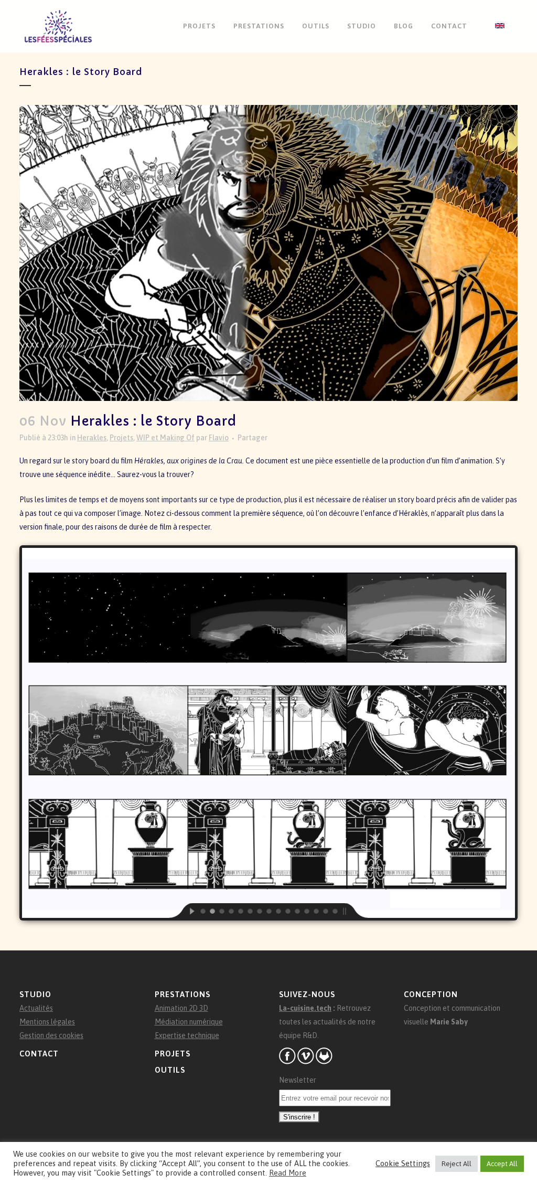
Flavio (219, 437)
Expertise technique (187, 1035)
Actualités (36, 1008)
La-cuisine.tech (305, 1008)
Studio (35, 994)
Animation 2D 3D (181, 1008)
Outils (170, 1069)
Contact (39, 1053)
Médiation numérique (189, 1022)
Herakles (91, 437)
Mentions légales (47, 1022)
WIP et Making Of (165, 437)
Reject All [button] (456, 1164)
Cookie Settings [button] (402, 1163)
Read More (287, 1172)
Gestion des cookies (51, 1035)
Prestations (182, 994)
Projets (121, 437)
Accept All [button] (502, 1164)
